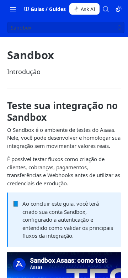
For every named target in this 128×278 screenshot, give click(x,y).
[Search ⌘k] (105, 9)
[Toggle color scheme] (118, 9)
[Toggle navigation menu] (12, 9)
